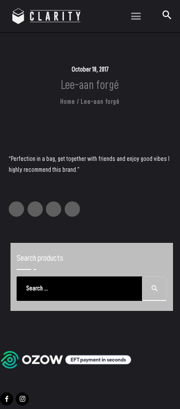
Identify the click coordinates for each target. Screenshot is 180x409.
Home (67, 102)
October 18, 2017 (90, 69)
